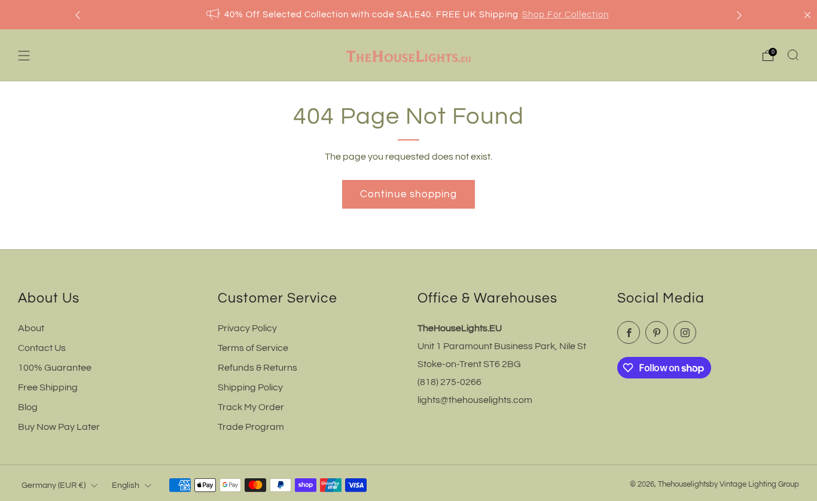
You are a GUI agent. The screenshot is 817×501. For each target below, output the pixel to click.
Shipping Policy (250, 387)
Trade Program (251, 427)
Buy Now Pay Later (59, 427)
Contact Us (42, 348)
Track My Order (251, 407)
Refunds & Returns (257, 367)
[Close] (807, 15)
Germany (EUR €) (54, 485)
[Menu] (24, 56)
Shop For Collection (565, 14)
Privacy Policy (247, 328)
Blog (28, 407)
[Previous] (78, 15)
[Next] (739, 15)
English (125, 485)
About (31, 328)
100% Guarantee (55, 367)
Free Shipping (48, 387)
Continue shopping (408, 194)
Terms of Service (253, 348)
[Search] (793, 55)
